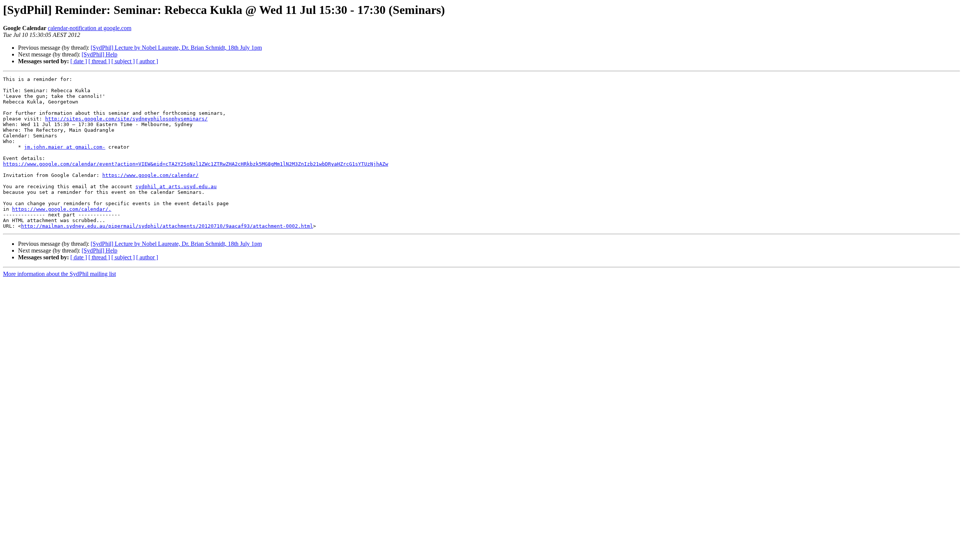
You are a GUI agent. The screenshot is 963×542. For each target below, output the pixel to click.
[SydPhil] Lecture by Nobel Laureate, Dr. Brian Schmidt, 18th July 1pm (176, 47)
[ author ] (147, 61)
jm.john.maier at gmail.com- (64, 147)
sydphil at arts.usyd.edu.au (176, 186)
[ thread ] (99, 61)
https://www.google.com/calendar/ (150, 175)
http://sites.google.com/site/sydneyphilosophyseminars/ (126, 119)
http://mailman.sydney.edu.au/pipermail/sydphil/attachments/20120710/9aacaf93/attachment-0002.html (167, 226)
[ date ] (78, 61)
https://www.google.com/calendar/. (61, 209)
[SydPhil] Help (99, 54)
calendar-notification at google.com (89, 28)
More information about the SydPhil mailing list (59, 274)
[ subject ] (123, 61)
